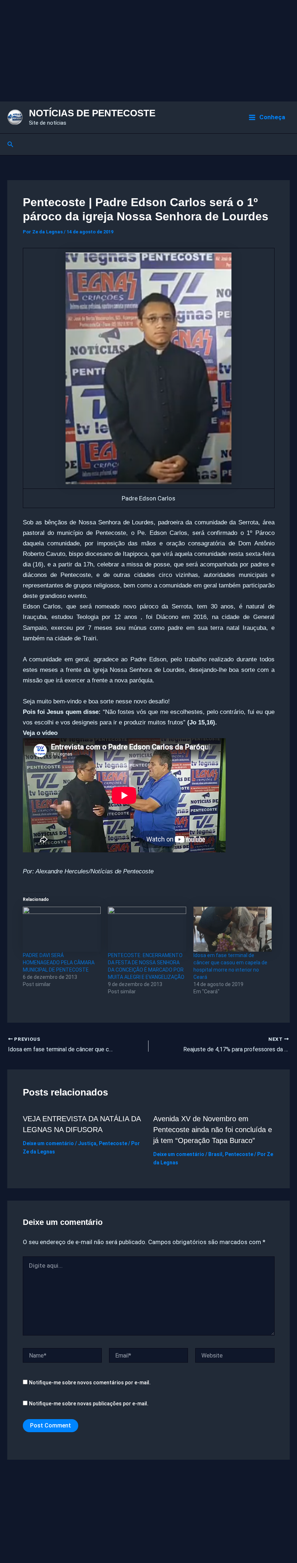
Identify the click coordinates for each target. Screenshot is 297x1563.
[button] (10, 144)
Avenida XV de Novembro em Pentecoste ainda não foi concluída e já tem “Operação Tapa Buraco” (212, 1129)
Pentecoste (113, 1143)
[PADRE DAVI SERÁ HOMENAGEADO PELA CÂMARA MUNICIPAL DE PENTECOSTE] (62, 929)
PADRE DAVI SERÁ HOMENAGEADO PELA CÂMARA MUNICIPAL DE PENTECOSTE (59, 962)
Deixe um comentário (48, 1143)
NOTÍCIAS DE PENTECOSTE (92, 113)
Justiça (87, 1143)
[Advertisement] (148, 50)
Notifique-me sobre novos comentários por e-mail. (90, 1382)
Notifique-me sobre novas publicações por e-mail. (88, 1403)
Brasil (215, 1154)
